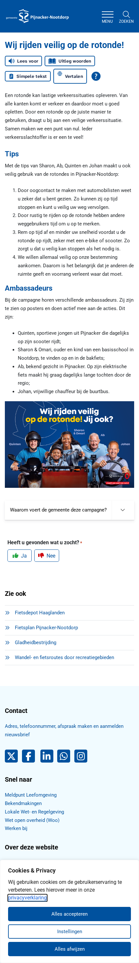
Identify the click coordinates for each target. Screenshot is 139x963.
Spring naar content (18, 24)
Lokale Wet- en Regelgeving (34, 812)
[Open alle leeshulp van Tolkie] (96, 76)
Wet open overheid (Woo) (32, 820)
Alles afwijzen (70, 949)
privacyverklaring (27, 898)
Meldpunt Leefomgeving (31, 795)
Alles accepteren (69, 914)
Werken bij (16, 828)
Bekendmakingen (23, 803)
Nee (51, 556)
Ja (24, 556)
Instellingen (69, 931)
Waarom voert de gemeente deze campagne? (58, 510)
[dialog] (69, 911)
